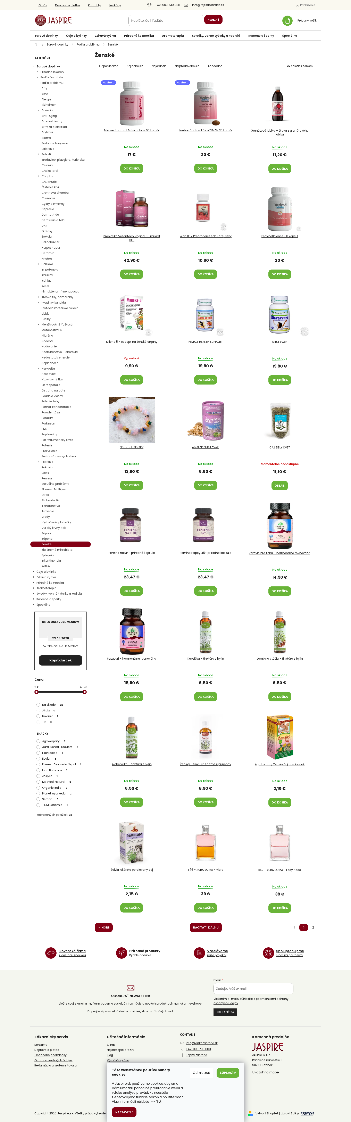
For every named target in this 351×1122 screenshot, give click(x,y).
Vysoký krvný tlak (54, 528)
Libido (46, 314)
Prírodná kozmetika (50, 583)
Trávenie (48, 511)
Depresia (48, 209)
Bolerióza (48, 149)
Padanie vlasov (52, 396)
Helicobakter (50, 242)
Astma (46, 138)
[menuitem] (46, 36)
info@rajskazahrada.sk (202, 1043)
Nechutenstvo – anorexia (60, 352)
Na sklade (52, 705)
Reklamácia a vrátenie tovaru (55, 1065)
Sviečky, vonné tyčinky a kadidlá (59, 594)
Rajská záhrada (196, 1055)
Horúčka (47, 264)
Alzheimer (49, 105)
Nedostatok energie (56, 357)
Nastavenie (124, 1112)
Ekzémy (47, 231)
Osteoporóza (51, 385)
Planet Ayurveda (57, 793)
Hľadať (213, 20)
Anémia (47, 110)
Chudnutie (49, 182)
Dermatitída (50, 215)
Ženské (47, 544)
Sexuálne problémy (55, 484)
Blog (110, 1055)
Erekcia (47, 236)
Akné (45, 94)
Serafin (50, 799)
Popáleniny (49, 434)
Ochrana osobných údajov (53, 1060)
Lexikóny (115, 5)
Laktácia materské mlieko (60, 308)
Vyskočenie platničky (56, 522)
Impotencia (50, 269)
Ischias (46, 281)
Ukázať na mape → (267, 1072)
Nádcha (47, 341)
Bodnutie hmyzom (55, 143)
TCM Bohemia (55, 805)
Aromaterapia (46, 588)
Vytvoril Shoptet (267, 1113)
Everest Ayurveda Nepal (61, 764)
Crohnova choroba (55, 193)
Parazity (47, 418)
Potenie (47, 445)
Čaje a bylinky (46, 572)
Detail (280, 486)
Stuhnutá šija (51, 500)
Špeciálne (43, 605)
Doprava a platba (67, 5)
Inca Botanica (54, 770)
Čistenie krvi (50, 187)
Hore (105, 927)
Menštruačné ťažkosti (57, 324)
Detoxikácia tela (53, 220)
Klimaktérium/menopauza (60, 291)
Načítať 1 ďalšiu (206, 927)
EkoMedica (52, 753)
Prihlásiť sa (225, 1012)
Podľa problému (52, 83)
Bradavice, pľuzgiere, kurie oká (63, 160)
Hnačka (47, 259)
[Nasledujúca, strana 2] (303, 927)
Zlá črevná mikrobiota (57, 550)
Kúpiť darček (60, 660)
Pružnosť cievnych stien (59, 456)
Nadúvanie (49, 346)
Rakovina (48, 467)
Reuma (47, 478)
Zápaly (46, 533)
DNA (44, 226)
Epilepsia (48, 555)
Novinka (50, 716)
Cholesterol (50, 171)
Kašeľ (45, 286)
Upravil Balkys (290, 1113)
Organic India (54, 788)
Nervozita (48, 368)
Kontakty (94, 5)
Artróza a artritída (54, 127)
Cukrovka (48, 198)
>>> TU (155, 1101)
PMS (44, 429)
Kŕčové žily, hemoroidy (57, 297)
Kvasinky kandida (54, 302)
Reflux (46, 566)
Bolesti (46, 154)
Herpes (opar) (52, 248)
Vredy (46, 517)
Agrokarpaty (54, 741)
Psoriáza (47, 462)
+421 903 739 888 (198, 1049)
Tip (47, 722)
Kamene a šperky (48, 599)
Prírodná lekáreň (52, 72)
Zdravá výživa (46, 577)
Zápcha (47, 539)
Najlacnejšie (135, 66)
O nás (43, 5)
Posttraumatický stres (57, 440)
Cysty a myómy (53, 204)
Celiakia (47, 165)
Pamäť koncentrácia (56, 407)
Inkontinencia (51, 561)
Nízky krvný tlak (52, 379)
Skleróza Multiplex (54, 489)
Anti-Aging (49, 116)
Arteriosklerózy (52, 121)
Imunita (47, 275)
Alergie (46, 99)
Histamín (48, 253)
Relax (45, 473)
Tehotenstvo (51, 506)
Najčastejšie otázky (120, 1050)
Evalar (49, 759)
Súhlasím (228, 1072)
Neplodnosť (50, 363)
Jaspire (50, 776)
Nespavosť (49, 374)
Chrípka (47, 176)
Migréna (47, 335)
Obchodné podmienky (50, 1055)
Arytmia (47, 132)
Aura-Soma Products (60, 747)
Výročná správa (118, 1060)
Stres (45, 495)
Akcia (48, 710)
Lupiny (46, 319)
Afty (45, 88)
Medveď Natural (56, 782)
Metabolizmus (52, 330)
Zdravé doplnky (48, 66)
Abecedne (215, 66)
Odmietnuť (201, 1072)
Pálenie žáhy (50, 401)
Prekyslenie (49, 451)
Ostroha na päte (53, 390)
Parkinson (48, 423)
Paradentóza (51, 412)
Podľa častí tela (52, 77)
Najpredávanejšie (187, 66)
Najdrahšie (159, 66)
